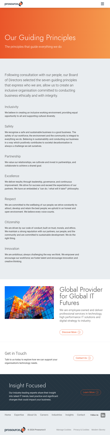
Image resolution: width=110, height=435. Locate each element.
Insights (69, 414)
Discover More (69, 332)
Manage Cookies (63, 430)
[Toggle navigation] (102, 4)
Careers (44, 414)
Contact (81, 414)
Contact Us (81, 358)
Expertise (19, 414)
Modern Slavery (98, 430)
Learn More (89, 392)
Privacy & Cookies (81, 430)
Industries (57, 414)
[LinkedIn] (103, 415)
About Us (32, 414)
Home (8, 414)
